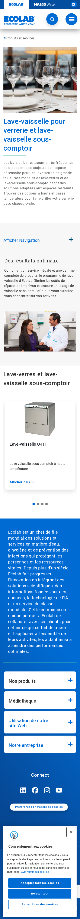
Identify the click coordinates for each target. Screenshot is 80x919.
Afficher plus (20, 482)
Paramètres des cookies (40, 904)
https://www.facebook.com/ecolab (35, 790)
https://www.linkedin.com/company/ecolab (23, 790)
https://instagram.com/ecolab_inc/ (47, 790)
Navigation (21, 240)
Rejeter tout (39, 893)
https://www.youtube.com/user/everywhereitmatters (59, 790)
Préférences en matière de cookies (39, 806)
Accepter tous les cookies (39, 882)
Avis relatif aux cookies (35, 871)
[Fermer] (71, 832)
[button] (52, 19)
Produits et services (20, 38)
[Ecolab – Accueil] (17, 20)
